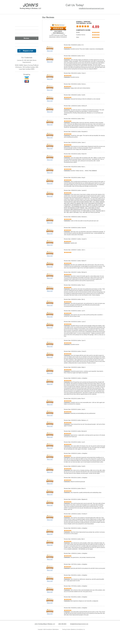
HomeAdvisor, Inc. (81, 629)
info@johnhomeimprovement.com (91, 8)
